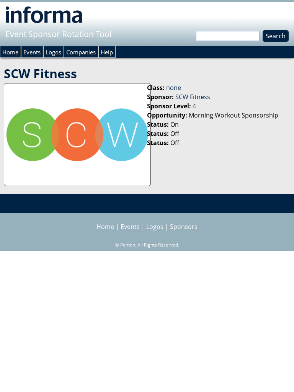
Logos (53, 52)
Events (32, 52)
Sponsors (184, 226)
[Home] (44, 14)
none (173, 87)
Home (10, 52)
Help (107, 52)
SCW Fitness (192, 97)
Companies (81, 52)
